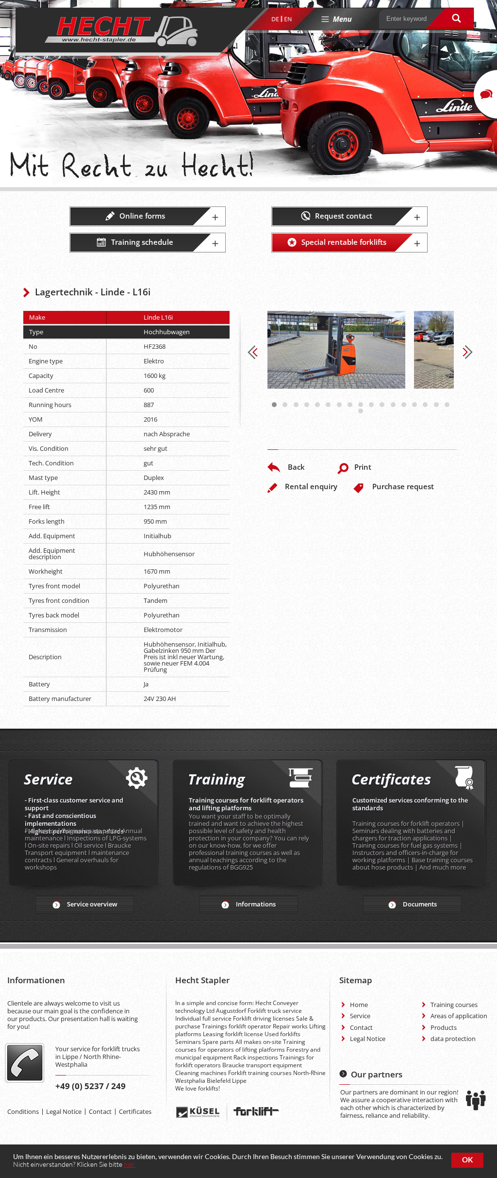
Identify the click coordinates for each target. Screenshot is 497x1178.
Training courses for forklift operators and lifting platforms (246, 804)
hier (129, 1164)
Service (360, 1016)
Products (444, 1027)
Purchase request (403, 486)
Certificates (135, 1111)
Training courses (454, 1004)
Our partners (376, 1074)
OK (467, 1160)
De (275, 19)
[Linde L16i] (336, 350)
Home (359, 1004)
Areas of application (459, 1016)
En (288, 19)
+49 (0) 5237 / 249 (90, 1086)
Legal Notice (64, 1111)
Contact (100, 1111)
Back (296, 467)
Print (362, 467)
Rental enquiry (311, 486)
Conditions (23, 1111)
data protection (453, 1038)
